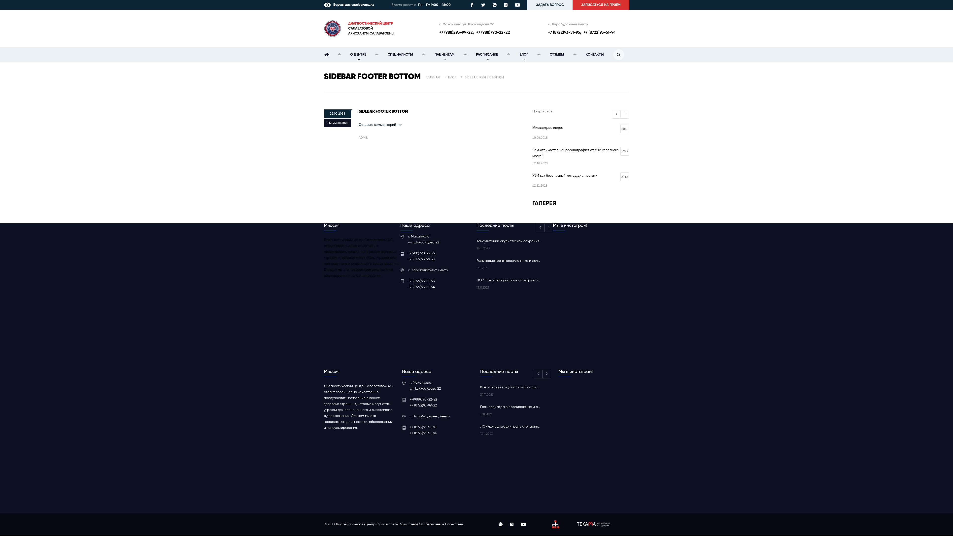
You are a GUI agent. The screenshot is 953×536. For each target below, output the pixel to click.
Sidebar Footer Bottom (383, 112)
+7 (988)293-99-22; (456, 33)
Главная (433, 77)
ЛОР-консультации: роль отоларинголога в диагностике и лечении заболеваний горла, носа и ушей (508, 280)
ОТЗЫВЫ (557, 54)
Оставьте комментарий (377, 125)
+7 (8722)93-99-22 (421, 259)
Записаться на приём (600, 5)
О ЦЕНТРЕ (358, 54)
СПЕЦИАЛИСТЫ (400, 54)
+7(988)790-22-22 (421, 253)
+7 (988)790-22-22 (493, 33)
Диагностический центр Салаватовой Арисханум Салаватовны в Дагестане (399, 524)
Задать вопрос (550, 5)
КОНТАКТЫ (595, 54)
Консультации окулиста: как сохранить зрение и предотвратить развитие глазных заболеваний (508, 241)
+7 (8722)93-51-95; (564, 33)
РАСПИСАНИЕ (487, 54)
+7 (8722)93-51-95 (421, 281)
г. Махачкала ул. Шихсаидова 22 (466, 24)
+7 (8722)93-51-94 (599, 33)
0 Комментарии (337, 123)
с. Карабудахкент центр (568, 24)
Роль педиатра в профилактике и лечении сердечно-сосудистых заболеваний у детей (508, 261)
